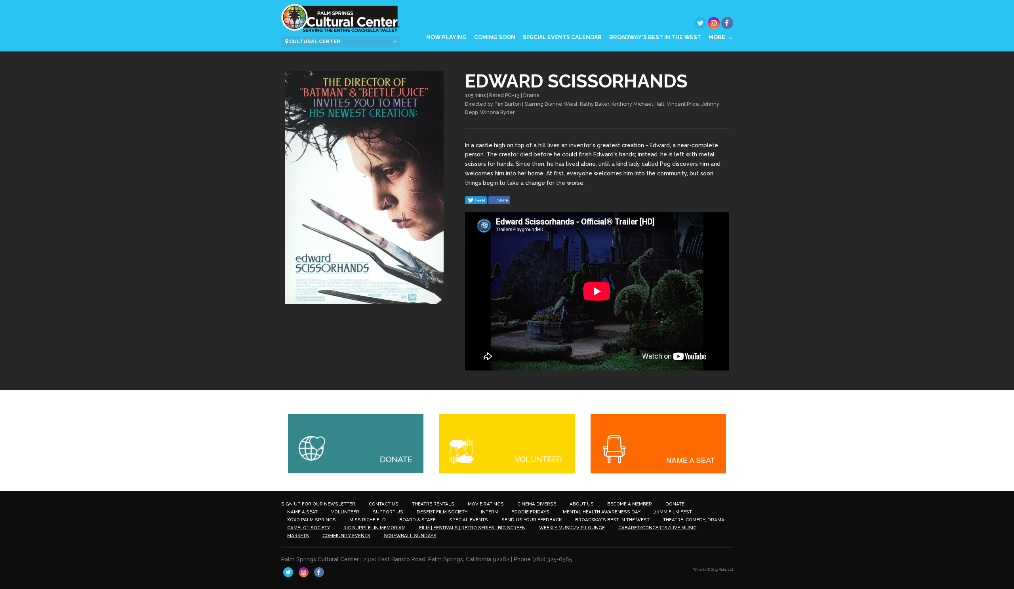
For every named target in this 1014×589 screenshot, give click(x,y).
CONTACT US (383, 504)
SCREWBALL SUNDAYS (410, 535)
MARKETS (298, 535)
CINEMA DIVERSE (536, 504)
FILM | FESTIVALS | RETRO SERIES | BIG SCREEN (472, 527)
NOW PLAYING (446, 37)
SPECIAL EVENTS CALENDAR (562, 37)
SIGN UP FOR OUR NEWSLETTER (318, 504)
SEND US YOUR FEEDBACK (531, 519)
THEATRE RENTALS (433, 504)
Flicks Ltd (726, 570)
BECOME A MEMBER (629, 504)
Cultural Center (314, 41)
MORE (717, 37)
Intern (489, 512)
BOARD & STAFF (417, 519)
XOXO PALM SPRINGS (311, 519)
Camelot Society (308, 527)
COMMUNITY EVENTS (346, 535)
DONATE (674, 504)
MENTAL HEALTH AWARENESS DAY (601, 512)
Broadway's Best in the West (655, 37)
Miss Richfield (367, 519)
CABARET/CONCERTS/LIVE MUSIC (657, 527)
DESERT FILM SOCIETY (442, 512)
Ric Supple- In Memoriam (374, 527)
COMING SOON (494, 37)
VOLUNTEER (345, 512)
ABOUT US (582, 504)
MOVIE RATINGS (486, 504)
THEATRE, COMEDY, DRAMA (693, 519)
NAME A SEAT (302, 512)
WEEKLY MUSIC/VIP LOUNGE (572, 527)
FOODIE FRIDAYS (530, 512)
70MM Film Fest (673, 512)
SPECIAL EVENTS (468, 519)
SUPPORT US (388, 512)
